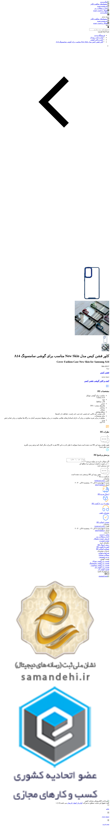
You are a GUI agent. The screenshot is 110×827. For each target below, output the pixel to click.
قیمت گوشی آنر (103, 569)
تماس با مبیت (104, 535)
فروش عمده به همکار (101, 539)
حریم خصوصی (104, 557)
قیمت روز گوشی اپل (102, 567)
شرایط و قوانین (103, 553)
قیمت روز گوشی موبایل (100, 561)
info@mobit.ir (100, 485)
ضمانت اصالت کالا (102, 549)
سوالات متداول (104, 555)
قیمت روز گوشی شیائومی (100, 565)
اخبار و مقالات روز (102, 537)
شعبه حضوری (104, 541)
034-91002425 (100, 481)
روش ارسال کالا (103, 545)
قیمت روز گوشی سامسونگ (99, 563)
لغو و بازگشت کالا (102, 547)
